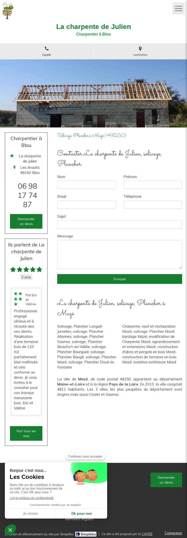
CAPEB (147, 534)
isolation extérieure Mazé (154, 362)
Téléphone (132, 196)
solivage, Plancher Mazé (153, 331)
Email (61, 196)
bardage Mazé (134, 336)
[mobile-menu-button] (178, 8)
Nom (61, 176)
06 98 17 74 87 (27, 195)
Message (65, 236)
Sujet (61, 216)
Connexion (173, 533)
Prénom (130, 176)
